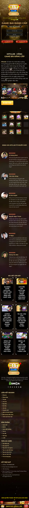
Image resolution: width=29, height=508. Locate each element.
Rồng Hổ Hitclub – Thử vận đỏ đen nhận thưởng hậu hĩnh (7, 346)
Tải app (4, 399)
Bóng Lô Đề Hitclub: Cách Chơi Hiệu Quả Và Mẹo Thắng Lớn (21, 346)
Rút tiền (4, 405)
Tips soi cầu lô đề (6, 454)
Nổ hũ (3, 427)
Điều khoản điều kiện (7, 414)
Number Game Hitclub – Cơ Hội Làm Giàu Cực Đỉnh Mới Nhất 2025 (7, 292)
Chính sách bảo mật (7, 416)
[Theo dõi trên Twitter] (17, 387)
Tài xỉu (4, 431)
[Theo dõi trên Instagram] (10, 387)
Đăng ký (4, 395)
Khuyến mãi (5, 410)
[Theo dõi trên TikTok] (12, 387)
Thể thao (4, 435)
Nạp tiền (4, 403)
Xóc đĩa (4, 433)
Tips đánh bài (5, 443)
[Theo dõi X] (14, 387)
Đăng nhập (5, 397)
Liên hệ (4, 408)
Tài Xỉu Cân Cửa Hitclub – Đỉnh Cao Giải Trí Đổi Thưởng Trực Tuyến (21, 320)
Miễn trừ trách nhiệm (7, 412)
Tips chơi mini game (7, 447)
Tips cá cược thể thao (7, 450)
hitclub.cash (14, 19)
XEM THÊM (8, 103)
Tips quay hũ (5, 445)
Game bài (4, 424)
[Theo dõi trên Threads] (19, 387)
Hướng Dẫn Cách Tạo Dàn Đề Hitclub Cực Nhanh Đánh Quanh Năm (7, 320)
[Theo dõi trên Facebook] (8, 387)
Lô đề (3, 437)
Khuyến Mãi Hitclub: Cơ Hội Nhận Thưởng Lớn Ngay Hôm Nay (21, 293)
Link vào (4, 401)
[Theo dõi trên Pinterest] (21, 387)
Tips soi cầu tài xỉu (7, 452)
